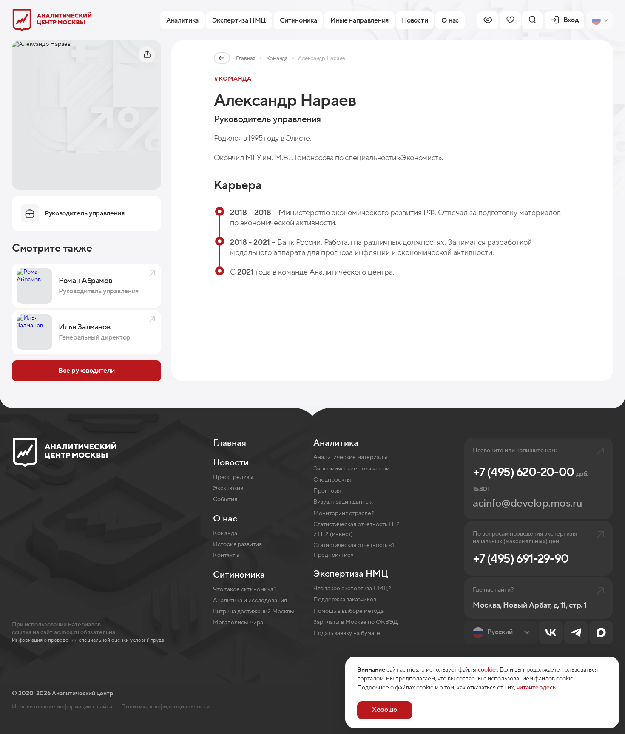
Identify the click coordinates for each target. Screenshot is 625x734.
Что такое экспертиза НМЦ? (352, 588)
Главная (246, 58)
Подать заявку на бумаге (346, 633)
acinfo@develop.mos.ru (527, 503)
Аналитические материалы (350, 457)
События (225, 499)
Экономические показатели (351, 469)
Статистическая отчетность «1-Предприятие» (355, 550)
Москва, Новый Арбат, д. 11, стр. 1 (529, 605)
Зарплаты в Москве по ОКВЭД (355, 622)
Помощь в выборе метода (348, 611)
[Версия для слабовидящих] (487, 20)
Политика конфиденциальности (165, 707)
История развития (237, 544)
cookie (487, 670)
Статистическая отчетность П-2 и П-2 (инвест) (356, 529)
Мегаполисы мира (238, 622)
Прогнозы (327, 491)
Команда (277, 58)
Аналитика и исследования (250, 600)
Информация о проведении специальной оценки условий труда (88, 640)
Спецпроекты (332, 480)
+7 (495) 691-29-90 (520, 559)
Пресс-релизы (233, 477)
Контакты (226, 555)
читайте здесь (536, 687)
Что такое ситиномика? (244, 589)
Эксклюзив (228, 488)
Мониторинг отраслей (344, 513)
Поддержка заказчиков (344, 600)
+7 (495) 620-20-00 (530, 479)
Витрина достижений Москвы (253, 611)
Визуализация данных (343, 502)
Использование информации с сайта (62, 707)
